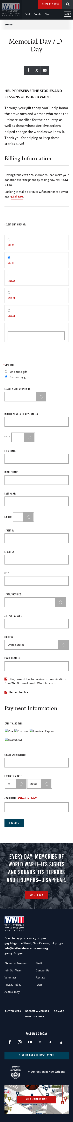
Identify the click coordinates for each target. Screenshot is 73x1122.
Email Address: (12, 658)
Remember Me (18, 692)
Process (14, 823)
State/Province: (13, 594)
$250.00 (11, 298)
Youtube (30, 1042)
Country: (9, 637)
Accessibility (12, 992)
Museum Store (34, 1016)
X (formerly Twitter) (40, 1042)
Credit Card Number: (15, 755)
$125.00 (11, 281)
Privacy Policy (12, 985)
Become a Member (37, 1011)
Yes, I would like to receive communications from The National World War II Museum (35, 681)
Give (47, 14)
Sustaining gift (19, 377)
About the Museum (15, 963)
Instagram (19, 1042)
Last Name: (10, 493)
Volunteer (10, 977)
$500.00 (11, 316)
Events (37, 14)
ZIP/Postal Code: (13, 616)
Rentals (40, 977)
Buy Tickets (13, 1011)
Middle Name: (11, 472)
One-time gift (18, 372)
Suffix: (8, 517)
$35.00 (11, 245)
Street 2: (9, 552)
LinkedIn (60, 1042)
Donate (59, 1011)
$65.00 (11, 263)
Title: (7, 437)
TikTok (50, 1042)
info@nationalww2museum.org (26, 948)
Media (39, 963)
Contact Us (42, 970)
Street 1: (9, 530)
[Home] (11, 10)
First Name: (10, 451)
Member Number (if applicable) (21, 414)
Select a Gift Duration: (17, 389)
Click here (17, 197)
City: (7, 573)
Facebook (9, 1042)
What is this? (27, 798)
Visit (28, 14)
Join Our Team (13, 970)
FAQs (39, 985)
